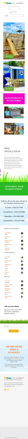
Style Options (9, 56)
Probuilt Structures (16, 358)
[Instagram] (8, 389)
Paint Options (9, 88)
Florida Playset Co (14, 2)
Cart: (14, 12)
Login (11, 11)
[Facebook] (5, 389)
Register (15, 11)
